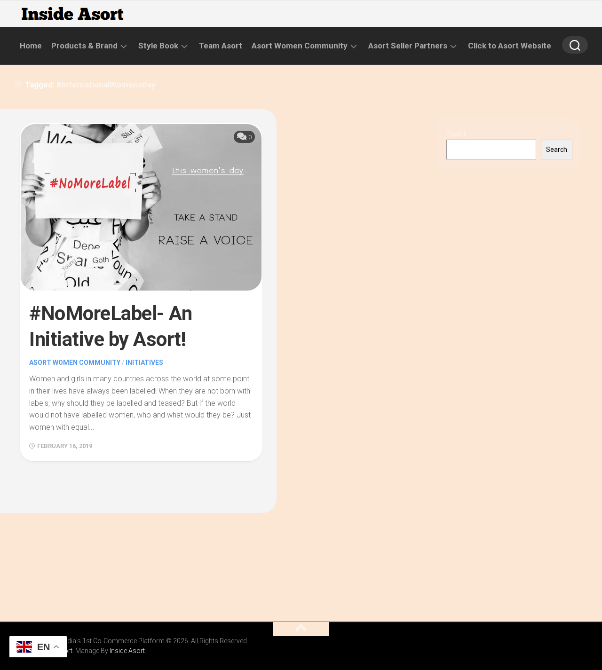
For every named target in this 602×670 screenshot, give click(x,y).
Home (31, 45)
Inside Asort (127, 650)
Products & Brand (84, 45)
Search (456, 134)
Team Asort (220, 45)
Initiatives (144, 362)
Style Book (158, 45)
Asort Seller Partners (407, 45)
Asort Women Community (300, 45)
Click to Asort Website (509, 45)
